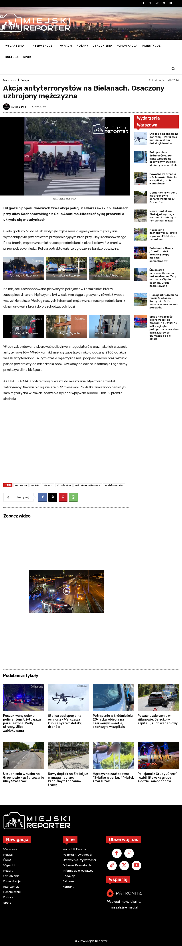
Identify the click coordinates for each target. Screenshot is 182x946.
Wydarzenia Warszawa (148, 121)
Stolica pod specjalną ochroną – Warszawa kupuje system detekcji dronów (163, 138)
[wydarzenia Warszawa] (72, 820)
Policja (25, 80)
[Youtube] (171, 3)
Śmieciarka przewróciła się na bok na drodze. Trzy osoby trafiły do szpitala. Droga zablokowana (162, 277)
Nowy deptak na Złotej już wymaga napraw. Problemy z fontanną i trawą (162, 215)
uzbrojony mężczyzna (87, 485)
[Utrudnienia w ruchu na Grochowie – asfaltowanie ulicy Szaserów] (140, 197)
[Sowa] (7, 106)
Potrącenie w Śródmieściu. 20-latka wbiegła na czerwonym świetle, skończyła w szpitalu (163, 159)
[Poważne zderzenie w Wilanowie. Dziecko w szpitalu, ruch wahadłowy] (140, 178)
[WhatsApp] (73, 497)
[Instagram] (150, 3)
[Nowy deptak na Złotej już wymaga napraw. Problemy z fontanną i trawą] (140, 215)
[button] (173, 68)
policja (35, 485)
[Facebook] (143, 3)
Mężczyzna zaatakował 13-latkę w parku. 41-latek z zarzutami (163, 234)
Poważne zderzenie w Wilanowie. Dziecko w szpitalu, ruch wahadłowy (163, 178)
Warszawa (9, 80)
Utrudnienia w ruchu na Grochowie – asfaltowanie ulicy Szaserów (163, 197)
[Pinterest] (63, 497)
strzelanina (64, 485)
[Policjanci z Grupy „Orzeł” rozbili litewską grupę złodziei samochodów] (140, 253)
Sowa (22, 106)
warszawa (21, 485)
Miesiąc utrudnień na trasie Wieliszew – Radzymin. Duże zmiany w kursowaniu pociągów (163, 301)
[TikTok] (157, 3)
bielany (48, 485)
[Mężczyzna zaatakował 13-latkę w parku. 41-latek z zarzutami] (140, 234)
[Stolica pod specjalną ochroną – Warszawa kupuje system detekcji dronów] (140, 138)
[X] (164, 3)
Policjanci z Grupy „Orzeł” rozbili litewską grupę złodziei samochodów (161, 255)
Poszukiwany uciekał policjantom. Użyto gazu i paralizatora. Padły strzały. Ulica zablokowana (22, 723)
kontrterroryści (114, 485)
